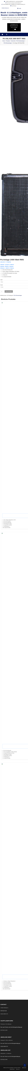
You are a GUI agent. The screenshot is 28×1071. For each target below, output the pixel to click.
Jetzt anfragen (9, 291)
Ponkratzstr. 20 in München (6, 1024)
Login (20, 8)
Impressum (24, 1067)
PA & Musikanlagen (18, 295)
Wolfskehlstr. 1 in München (6, 1053)
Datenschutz (12, 1069)
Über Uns (18, 1069)
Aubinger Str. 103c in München (7, 1040)
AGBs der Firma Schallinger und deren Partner (11, 1067)
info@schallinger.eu (5, 8)
